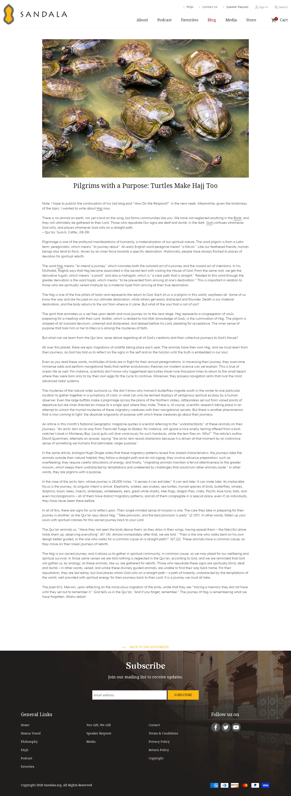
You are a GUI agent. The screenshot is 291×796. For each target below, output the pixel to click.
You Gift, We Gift (98, 725)
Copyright (156, 758)
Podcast (26, 758)
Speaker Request (98, 733)
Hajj (99, 208)
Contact (154, 725)
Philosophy (29, 742)
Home (25, 725)
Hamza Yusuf (30, 733)
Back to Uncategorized (149, 647)
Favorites (27, 766)
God (209, 223)
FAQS (24, 750)
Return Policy (159, 750)
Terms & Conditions (163, 733)
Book (237, 218)
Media (91, 742)
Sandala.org (53, 785)
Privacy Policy (159, 742)
